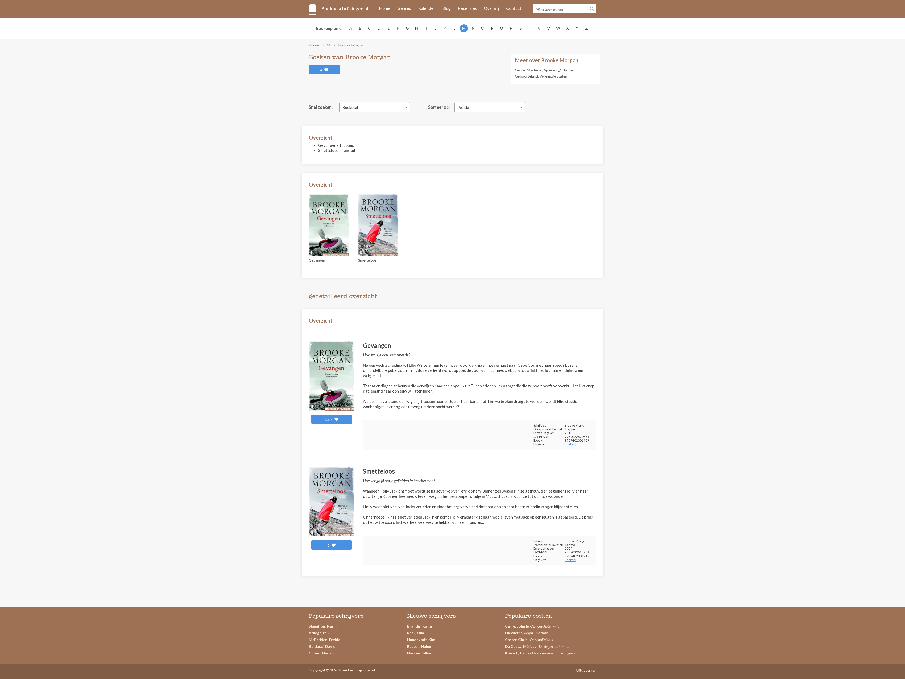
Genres (404, 8)
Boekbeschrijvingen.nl (344, 8)
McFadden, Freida (324, 639)
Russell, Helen (419, 646)
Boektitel (350, 107)
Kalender (426, 8)
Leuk (329, 419)
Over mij (491, 8)
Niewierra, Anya (519, 632)
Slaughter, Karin (323, 626)
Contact (513, 8)
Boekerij (570, 444)
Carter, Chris (516, 639)
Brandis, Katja (419, 626)
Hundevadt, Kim (421, 639)
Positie (463, 107)
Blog (446, 8)
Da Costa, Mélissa (520, 646)
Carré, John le (517, 626)
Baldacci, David (322, 646)
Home (384, 8)
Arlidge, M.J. (319, 632)
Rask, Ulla (415, 632)
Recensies (467, 8)
